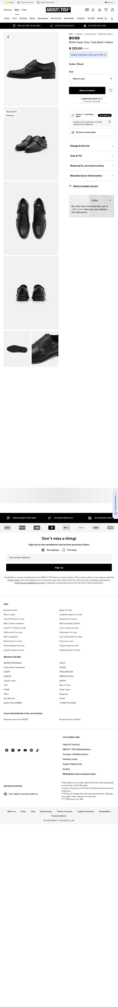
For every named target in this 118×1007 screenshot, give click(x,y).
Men (17, 9)
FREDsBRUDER (66, 672)
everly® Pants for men (14, 619)
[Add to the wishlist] (110, 90)
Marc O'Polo (65, 685)
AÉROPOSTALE (66, 676)
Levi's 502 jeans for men (70, 637)
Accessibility (105, 811)
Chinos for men (66, 641)
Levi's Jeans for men (69, 628)
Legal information (85, 811)
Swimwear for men (68, 632)
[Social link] (7, 750)
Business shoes (106, 34)
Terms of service (64, 811)
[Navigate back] (8, 36)
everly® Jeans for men (14, 650)
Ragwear (63, 694)
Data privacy (46, 811)
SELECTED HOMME (13, 703)
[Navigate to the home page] (20, 738)
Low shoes (91, 34)
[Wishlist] (106, 10)
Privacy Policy (14, 580)
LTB (5, 685)
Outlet (11, 2)
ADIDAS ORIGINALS (13, 663)
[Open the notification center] (99, 9)
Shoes (79, 34)
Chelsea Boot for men (69, 650)
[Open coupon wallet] (86, 10)
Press (23, 811)
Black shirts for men (13, 641)
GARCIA (7, 676)
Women (8, 9)
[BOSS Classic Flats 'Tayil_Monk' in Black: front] (31, 69)
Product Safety (59, 816)
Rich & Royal (9, 698)
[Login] (93, 10)
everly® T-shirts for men (15, 628)
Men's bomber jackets (69, 623)
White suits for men (13, 632)
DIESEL (62, 667)
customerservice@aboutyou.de (29, 583)
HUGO (62, 663)
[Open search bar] (110, 18)
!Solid (62, 698)
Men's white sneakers (14, 623)
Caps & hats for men (69, 645)
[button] (91, 78)
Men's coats (9, 614)
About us (11, 811)
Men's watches (11, 637)
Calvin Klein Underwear (14, 667)
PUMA (6, 689)
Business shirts (10, 610)
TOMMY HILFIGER (67, 703)
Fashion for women (68, 619)
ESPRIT (7, 672)
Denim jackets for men (14, 645)
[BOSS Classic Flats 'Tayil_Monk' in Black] (31, 218)
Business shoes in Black (69, 719)
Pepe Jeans (64, 689)
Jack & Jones (10, 680)
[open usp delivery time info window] (109, 122)
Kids (24, 9)
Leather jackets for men (70, 614)
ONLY (6, 694)
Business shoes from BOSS (16, 719)
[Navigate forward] (105, 19)
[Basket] (112, 10)
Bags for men (65, 610)
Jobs (33, 811)
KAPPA (62, 680)
